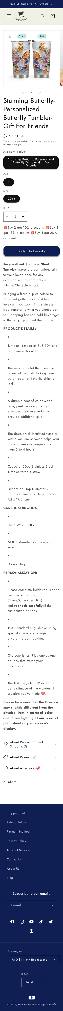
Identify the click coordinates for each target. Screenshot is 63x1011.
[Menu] (8, 16)
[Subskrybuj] (51, 905)
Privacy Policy (16, 841)
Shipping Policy (18, 813)
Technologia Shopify (44, 1004)
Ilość (6, 208)
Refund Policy (16, 822)
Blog (10, 878)
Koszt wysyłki (36, 141)
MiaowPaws (24, 1004)
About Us (13, 868)
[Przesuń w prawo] (40, 92)
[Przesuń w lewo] (23, 92)
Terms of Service (18, 850)
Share (12, 782)
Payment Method (18, 831)
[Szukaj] (43, 16)
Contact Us (14, 859)
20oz (11, 199)
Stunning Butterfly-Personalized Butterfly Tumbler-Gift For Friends (31, 162)
